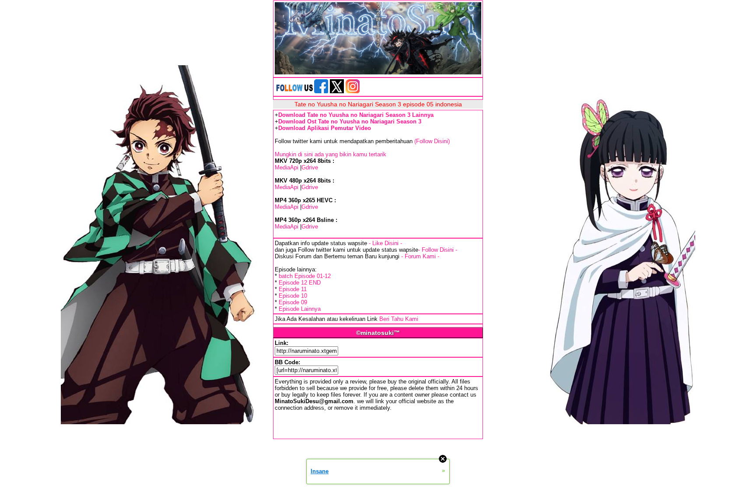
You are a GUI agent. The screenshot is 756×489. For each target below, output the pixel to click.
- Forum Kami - (420, 256)
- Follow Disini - (437, 249)
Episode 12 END (300, 282)
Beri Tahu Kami (398, 319)
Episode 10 (293, 295)
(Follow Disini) (432, 141)
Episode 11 (293, 289)
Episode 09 (293, 302)
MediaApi (286, 167)
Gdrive (309, 167)
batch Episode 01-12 (305, 276)
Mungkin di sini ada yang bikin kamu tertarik (330, 154)
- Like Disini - (385, 243)
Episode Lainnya (300, 309)
